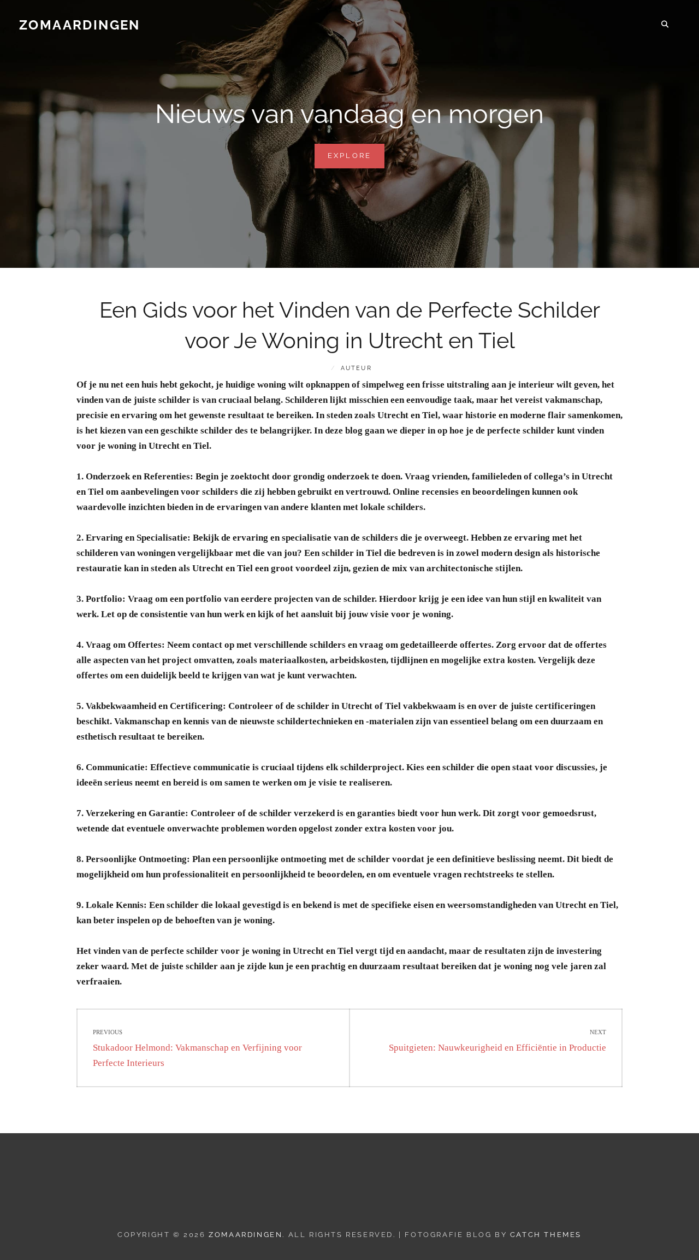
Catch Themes (546, 1234)
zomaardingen (79, 25)
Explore (356, 159)
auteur (356, 368)
